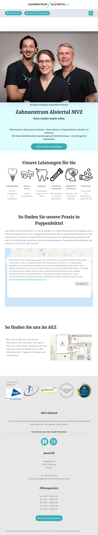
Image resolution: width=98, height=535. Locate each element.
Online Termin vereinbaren (38, 13)
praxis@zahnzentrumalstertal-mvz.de (52, 478)
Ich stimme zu (81, 284)
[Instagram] (53, 441)
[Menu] (91, 13)
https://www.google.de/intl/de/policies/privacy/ (27, 279)
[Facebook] (44, 441)
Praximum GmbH (49, 531)
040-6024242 (14, 13)
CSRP (78, 531)
